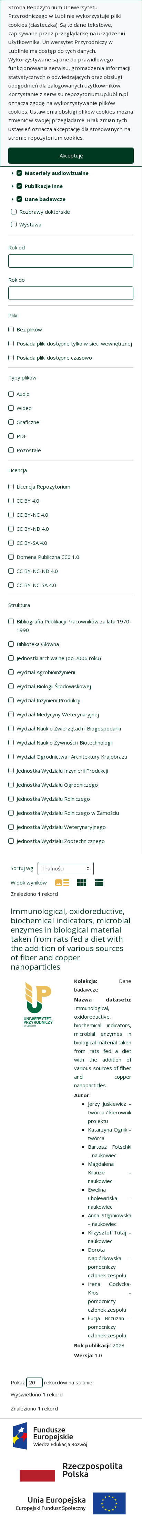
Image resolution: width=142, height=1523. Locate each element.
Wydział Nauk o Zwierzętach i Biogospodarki (69, 728)
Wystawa (30, 224)
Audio (23, 393)
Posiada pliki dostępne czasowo (54, 357)
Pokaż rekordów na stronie (51, 1382)
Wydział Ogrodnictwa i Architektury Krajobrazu (72, 756)
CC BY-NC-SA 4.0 (36, 585)
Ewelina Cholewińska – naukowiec (109, 1198)
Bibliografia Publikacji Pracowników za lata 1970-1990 (74, 625)
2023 (118, 1345)
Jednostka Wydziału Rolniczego (53, 798)
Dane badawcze (45, 199)
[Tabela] (99, 882)
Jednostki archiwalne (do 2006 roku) (59, 658)
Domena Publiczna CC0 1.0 (48, 556)
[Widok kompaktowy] (82, 882)
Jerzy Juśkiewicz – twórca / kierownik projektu (109, 1112)
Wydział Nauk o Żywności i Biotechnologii (65, 742)
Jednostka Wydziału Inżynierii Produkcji (62, 770)
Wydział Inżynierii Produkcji (48, 700)
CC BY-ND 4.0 (33, 528)
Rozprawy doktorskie (44, 211)
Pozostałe (29, 450)
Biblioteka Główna (38, 644)
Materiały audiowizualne (57, 172)
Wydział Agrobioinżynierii (46, 672)
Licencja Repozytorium (43, 486)
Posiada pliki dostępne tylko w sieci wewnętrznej (74, 343)
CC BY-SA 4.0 (32, 542)
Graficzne (28, 422)
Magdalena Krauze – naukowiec (109, 1172)
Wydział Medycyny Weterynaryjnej (58, 714)
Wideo (24, 408)
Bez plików (29, 329)
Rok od (16, 247)
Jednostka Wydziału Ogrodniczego (57, 784)
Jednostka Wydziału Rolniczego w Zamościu (68, 812)
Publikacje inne (44, 186)
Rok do (16, 279)
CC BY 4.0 (28, 500)
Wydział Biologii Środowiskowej (54, 686)
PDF (22, 436)
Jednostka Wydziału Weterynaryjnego (61, 826)
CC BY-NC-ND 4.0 (37, 570)
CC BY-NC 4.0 (32, 514)
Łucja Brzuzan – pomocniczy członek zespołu (109, 1327)
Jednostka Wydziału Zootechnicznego (61, 840)
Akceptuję (71, 155)
